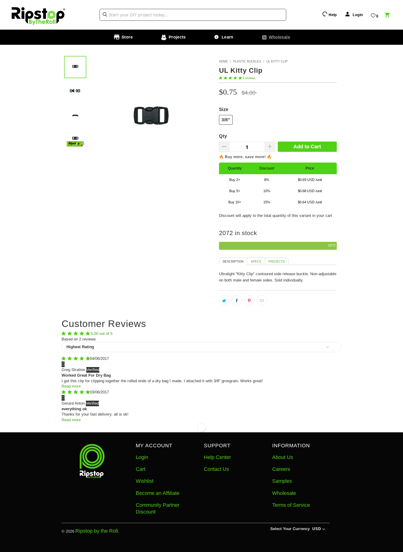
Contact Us (216, 469)
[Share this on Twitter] (224, 300)
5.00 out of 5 (101, 333)
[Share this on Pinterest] (249, 300)
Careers (281, 469)
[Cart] (387, 15)
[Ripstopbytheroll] (38, 15)
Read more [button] (71, 386)
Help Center (217, 457)
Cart (140, 469)
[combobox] (193, 15)
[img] (76, 358)
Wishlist (144, 481)
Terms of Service (291, 505)
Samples (282, 481)
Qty (223, 136)
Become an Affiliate (157, 493)
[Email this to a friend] (262, 300)
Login (142, 457)
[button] (230, 78)
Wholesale (284, 493)
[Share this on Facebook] (237, 300)
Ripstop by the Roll (96, 531)
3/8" (226, 119)
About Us (282, 457)
